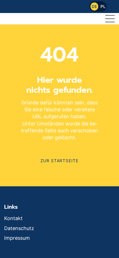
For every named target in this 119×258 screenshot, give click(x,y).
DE (94, 6)
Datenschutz (19, 228)
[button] (110, 18)
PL (102, 6)
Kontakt (13, 218)
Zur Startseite (59, 160)
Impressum (17, 238)
